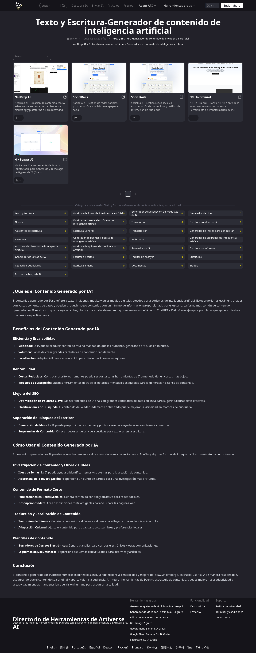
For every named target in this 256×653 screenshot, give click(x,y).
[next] (135, 194)
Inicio (73, 38)
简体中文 (152, 647)
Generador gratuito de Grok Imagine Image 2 (156, 606)
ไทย (190, 647)
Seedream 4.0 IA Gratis (143, 639)
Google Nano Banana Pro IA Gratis (150, 634)
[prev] (120, 194)
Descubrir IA (79, 5)
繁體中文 (166, 647)
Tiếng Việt (202, 647)
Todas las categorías (94, 38)
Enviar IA (97, 5)
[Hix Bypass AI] (41, 140)
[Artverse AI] (18, 5)
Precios (128, 5)
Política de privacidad (228, 606)
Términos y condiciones (229, 612)
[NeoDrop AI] (41, 78)
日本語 (64, 647)
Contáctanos (223, 617)
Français (137, 647)
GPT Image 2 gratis (141, 623)
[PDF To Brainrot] (215, 78)
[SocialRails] (99, 78)
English (52, 647)
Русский (123, 647)
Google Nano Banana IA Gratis (148, 628)
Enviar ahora (232, 5)
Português (79, 647)
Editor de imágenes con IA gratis (149, 617)
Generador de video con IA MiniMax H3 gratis (156, 612)
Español (94, 647)
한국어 (180, 647)
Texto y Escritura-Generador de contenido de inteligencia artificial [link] (150, 38)
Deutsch (108, 647)
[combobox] (212, 5)
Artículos (113, 5)
